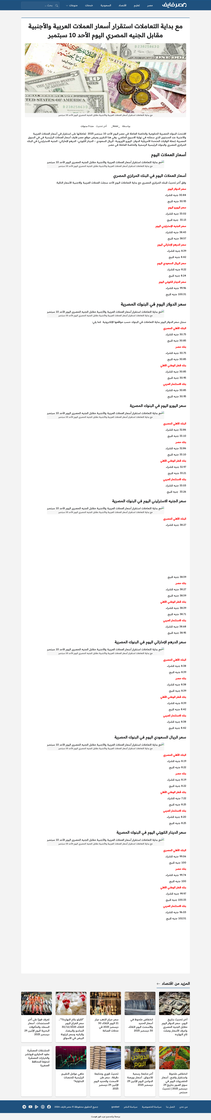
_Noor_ (115, 126)
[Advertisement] (105, 551)
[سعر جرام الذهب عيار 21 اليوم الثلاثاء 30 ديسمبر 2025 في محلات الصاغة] (105, 1017)
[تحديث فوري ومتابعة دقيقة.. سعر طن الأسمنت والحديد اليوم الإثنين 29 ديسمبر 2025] (105, 1071)
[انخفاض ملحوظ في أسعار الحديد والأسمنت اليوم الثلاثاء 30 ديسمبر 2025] (140, 1017)
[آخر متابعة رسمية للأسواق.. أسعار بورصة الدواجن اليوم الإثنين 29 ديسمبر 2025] (140, 1071)
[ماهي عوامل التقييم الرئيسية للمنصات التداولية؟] (71, 1071)
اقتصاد (167, 983)
